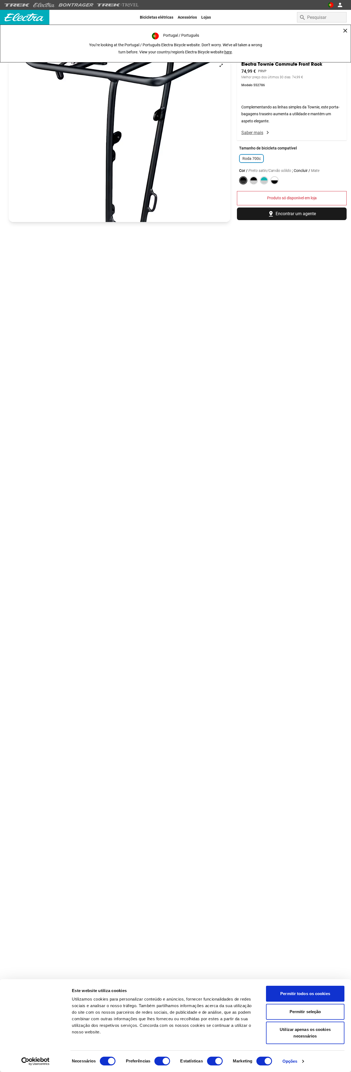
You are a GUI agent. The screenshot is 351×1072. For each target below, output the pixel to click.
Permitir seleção (305, 1011)
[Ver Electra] (44, 5)
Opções (290, 1061)
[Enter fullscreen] (221, 65)
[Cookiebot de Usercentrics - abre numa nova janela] (36, 1061)
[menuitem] (157, 17)
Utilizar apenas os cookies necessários (305, 1032)
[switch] (162, 1061)
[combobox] (322, 17)
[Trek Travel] (118, 5)
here (228, 52)
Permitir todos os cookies (305, 993)
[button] (119, 139)
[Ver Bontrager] (76, 5)
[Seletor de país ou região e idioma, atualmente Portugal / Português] (330, 5)
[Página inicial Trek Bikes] (17, 5)
